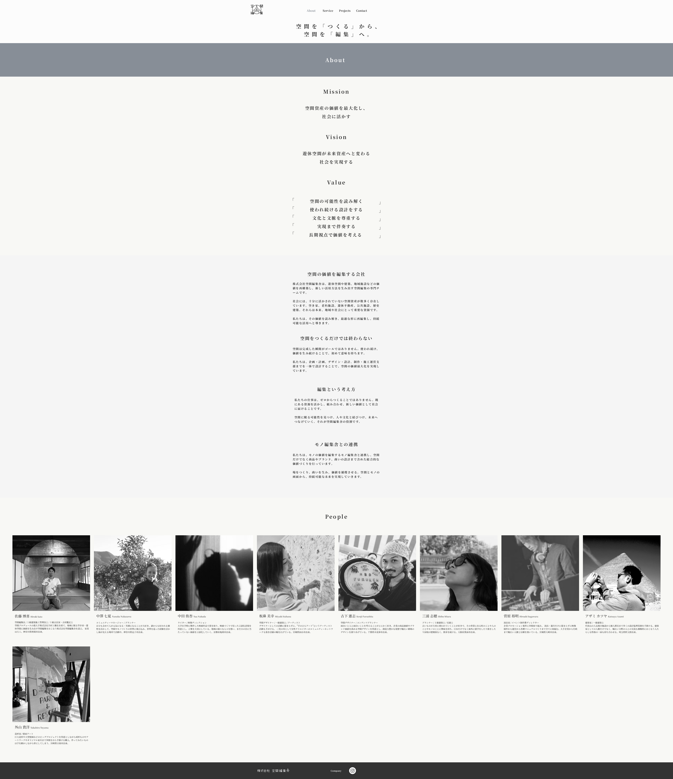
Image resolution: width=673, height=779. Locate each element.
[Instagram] (352, 770)
